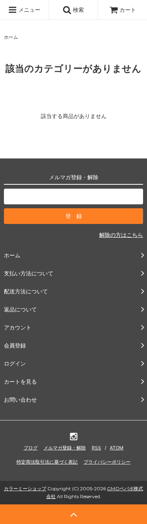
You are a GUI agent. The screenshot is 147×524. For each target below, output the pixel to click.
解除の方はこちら (121, 234)
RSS (96, 448)
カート (128, 9)
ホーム (11, 37)
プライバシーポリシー (107, 462)
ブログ (31, 448)
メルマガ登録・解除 (65, 448)
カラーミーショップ (25, 488)
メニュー (28, 9)
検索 (77, 9)
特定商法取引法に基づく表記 (47, 462)
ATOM (116, 448)
